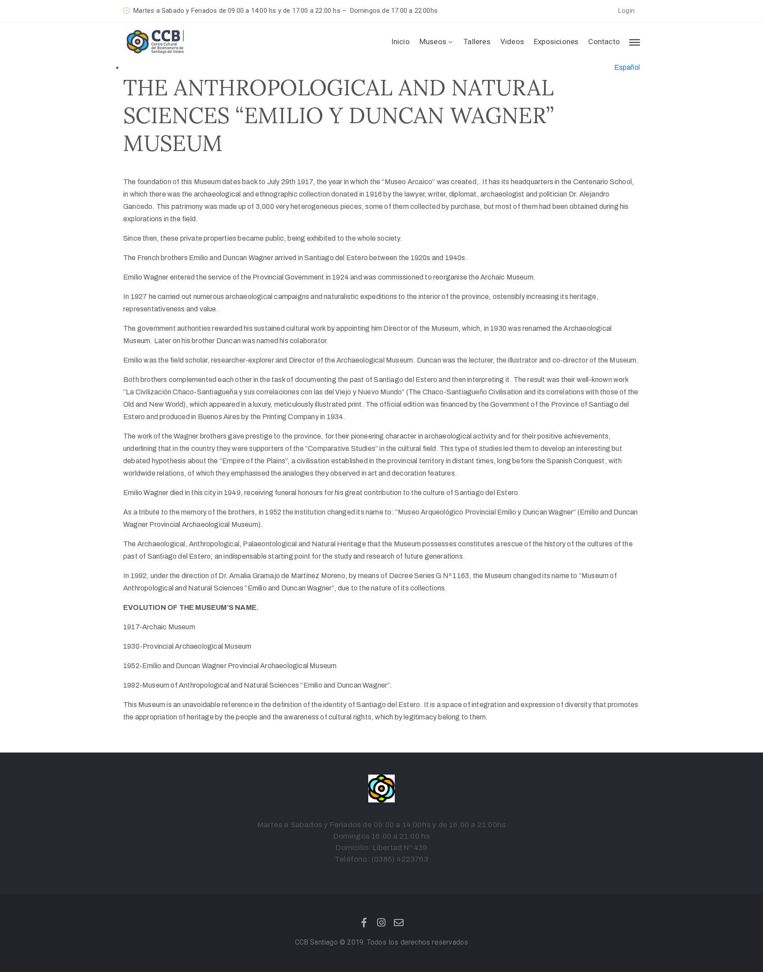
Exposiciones (556, 41)
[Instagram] (381, 922)
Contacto (604, 41)
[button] (626, 11)
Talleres (477, 41)
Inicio (400, 41)
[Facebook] (364, 922)
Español (627, 67)
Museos (432, 41)
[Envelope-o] (399, 922)
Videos (512, 41)
